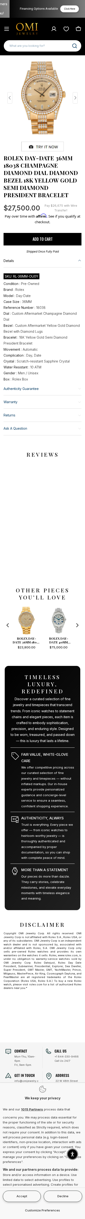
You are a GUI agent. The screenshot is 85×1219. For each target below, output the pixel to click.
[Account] (54, 29)
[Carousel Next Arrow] (75, 98)
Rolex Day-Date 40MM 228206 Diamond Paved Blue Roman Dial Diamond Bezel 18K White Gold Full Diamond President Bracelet (27, 640)
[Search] (74, 46)
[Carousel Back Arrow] (9, 98)
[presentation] (7, 625)
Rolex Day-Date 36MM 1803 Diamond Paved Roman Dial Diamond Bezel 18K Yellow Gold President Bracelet (59, 640)
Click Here (65, 9)
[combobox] (42, 46)
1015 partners (32, 1109)
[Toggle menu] (6, 29)
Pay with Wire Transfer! (61, 208)
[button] (72, 1154)
